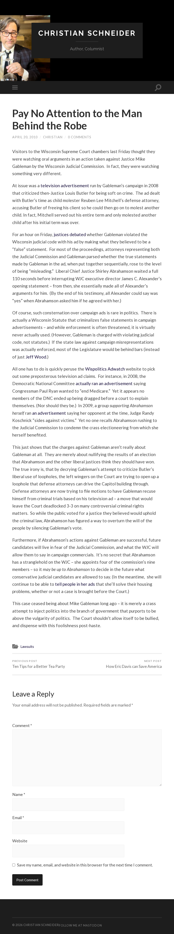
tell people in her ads (75, 584)
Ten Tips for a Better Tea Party (38, 664)
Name (18, 794)
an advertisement (49, 413)
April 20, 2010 (25, 137)
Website (19, 841)
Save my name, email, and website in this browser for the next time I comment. (85, 864)
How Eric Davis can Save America (134, 664)
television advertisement (64, 185)
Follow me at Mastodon (80, 925)
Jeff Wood (36, 356)
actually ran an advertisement (104, 383)
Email (18, 817)
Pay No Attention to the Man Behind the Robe (77, 119)
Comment (22, 725)
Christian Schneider (87, 33)
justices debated (69, 234)
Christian (53, 137)
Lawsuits (27, 646)
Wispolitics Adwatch (105, 368)
